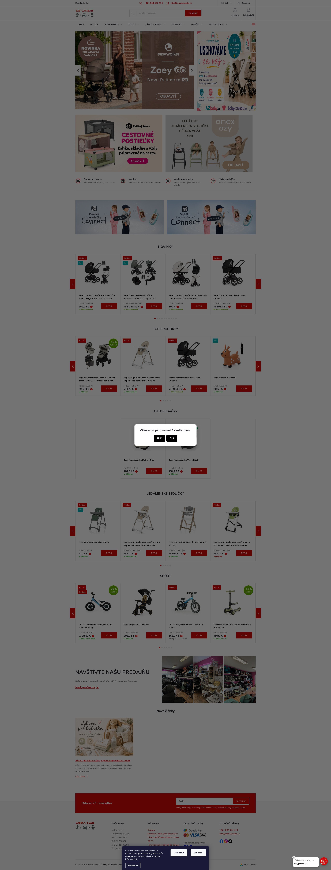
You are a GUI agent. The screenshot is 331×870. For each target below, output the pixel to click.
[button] (324, 861)
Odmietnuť (179, 852)
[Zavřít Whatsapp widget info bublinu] (293, 857)
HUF (159, 438)
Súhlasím (198, 852)
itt (136, 859)
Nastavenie (133, 865)
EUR (172, 438)
